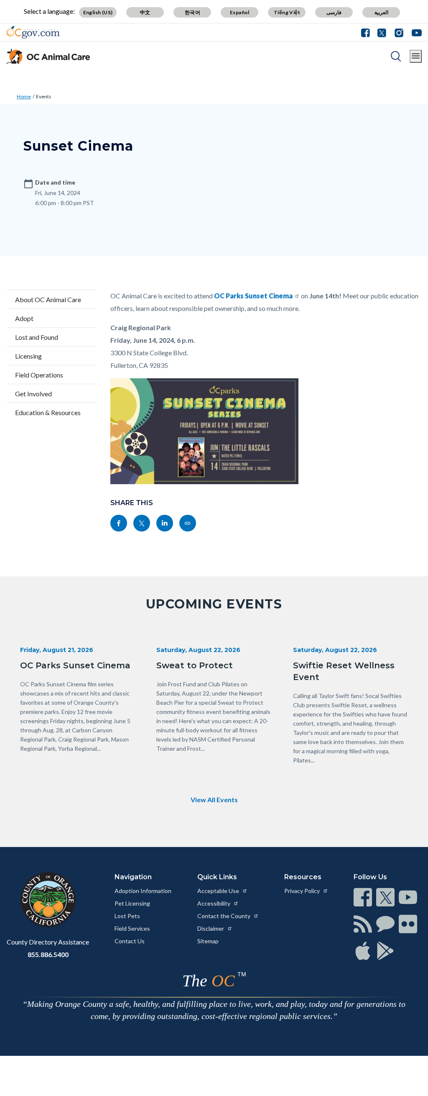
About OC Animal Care (48, 299)
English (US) (98, 12)
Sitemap (208, 941)
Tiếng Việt (287, 12)
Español (240, 12)
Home (24, 96)
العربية (381, 12)
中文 (145, 12)
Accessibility (214, 903)
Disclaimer (211, 928)
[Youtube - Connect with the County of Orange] (415, 32)
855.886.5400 (48, 954)
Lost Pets (127, 915)
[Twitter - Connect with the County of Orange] (382, 32)
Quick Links (217, 877)
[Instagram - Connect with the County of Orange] (399, 32)
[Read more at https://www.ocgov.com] (48, 899)
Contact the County (224, 915)
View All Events (214, 799)
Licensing (28, 356)
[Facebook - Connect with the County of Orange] (367, 32)
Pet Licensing (132, 903)
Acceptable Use (218, 890)
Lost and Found (36, 337)
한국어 (192, 12)
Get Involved (33, 394)
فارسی (333, 12)
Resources (302, 877)
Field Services (132, 928)
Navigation (133, 877)
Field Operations (39, 375)
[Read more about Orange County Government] (33, 32)
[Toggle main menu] (416, 56)
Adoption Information (143, 890)
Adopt (24, 318)
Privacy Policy (302, 890)
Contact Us (130, 941)
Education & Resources (48, 412)
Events (43, 96)
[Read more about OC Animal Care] (48, 56)
